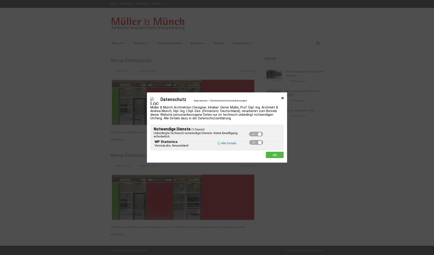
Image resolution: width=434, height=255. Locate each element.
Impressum (201, 100)
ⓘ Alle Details (226, 143)
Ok (275, 155)
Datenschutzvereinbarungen (228, 100)
